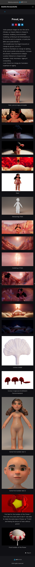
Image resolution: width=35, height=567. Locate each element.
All (4, 11)
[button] (28, 553)
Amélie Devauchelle (9, 7)
